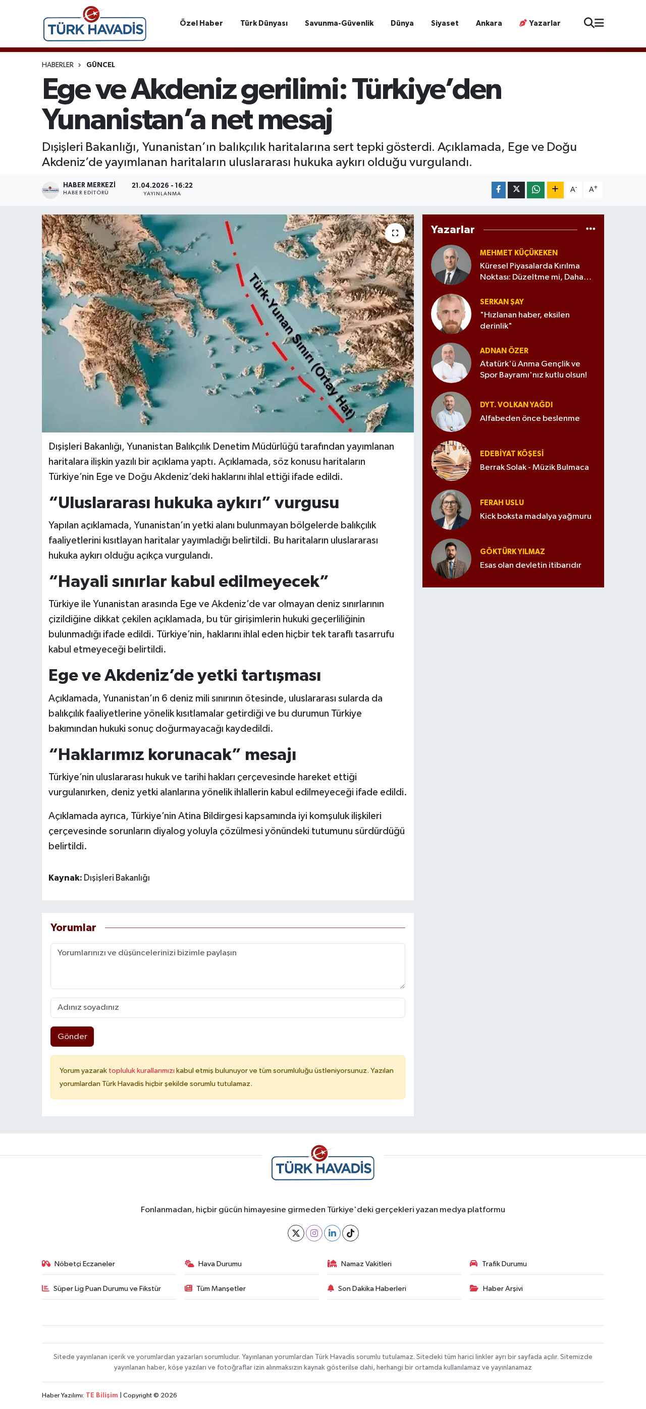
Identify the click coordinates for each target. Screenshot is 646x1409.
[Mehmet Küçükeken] (451, 264)
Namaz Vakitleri (366, 1264)
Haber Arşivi (503, 1288)
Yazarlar (545, 23)
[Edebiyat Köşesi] (451, 460)
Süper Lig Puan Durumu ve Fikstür (107, 1288)
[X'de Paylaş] (516, 190)
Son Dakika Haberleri (372, 1288)
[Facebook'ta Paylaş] (499, 190)
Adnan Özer (504, 351)
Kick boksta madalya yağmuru (535, 516)
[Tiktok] (350, 1233)
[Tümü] (591, 229)
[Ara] (589, 24)
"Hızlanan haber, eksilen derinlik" (525, 320)
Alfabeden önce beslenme (530, 418)
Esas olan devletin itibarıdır (530, 565)
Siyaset (445, 23)
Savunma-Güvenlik (339, 23)
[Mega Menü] (599, 23)
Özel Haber (201, 23)
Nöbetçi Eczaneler (85, 1264)
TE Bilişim (102, 1395)
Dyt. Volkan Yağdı (516, 405)
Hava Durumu (220, 1264)
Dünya (402, 23)
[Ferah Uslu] (451, 509)
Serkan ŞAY (502, 302)
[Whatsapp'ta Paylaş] (536, 190)
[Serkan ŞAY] (451, 313)
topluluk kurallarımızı (142, 1070)
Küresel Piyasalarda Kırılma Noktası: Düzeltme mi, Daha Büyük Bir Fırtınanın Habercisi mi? (533, 272)
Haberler (58, 65)
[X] (296, 1233)
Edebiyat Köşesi (512, 454)
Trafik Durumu (504, 1264)
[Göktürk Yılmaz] (451, 558)
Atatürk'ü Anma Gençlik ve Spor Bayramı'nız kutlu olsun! (533, 369)
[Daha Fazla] (555, 190)
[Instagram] (314, 1233)
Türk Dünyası (264, 23)
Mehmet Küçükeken (519, 253)
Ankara (489, 23)
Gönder (72, 1037)
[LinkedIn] (332, 1233)
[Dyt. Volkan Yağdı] (451, 411)
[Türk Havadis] (95, 23)
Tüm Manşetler (221, 1288)
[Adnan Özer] (451, 362)
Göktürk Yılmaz (512, 552)
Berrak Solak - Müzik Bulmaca (534, 467)
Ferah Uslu (502, 503)
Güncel (100, 65)
